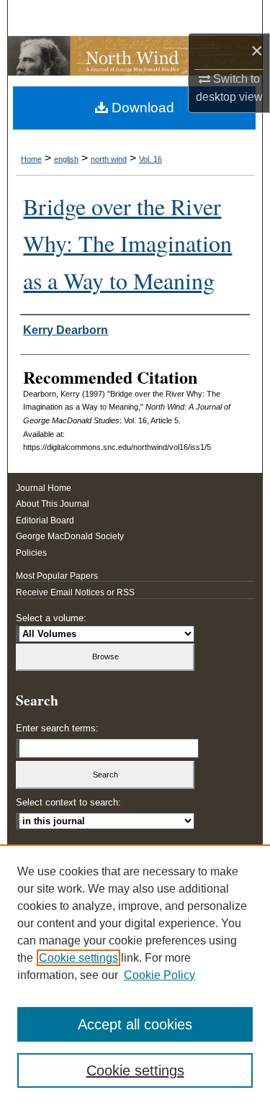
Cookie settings (78, 958)
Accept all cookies (135, 1024)
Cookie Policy (159, 975)
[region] (135, 974)
